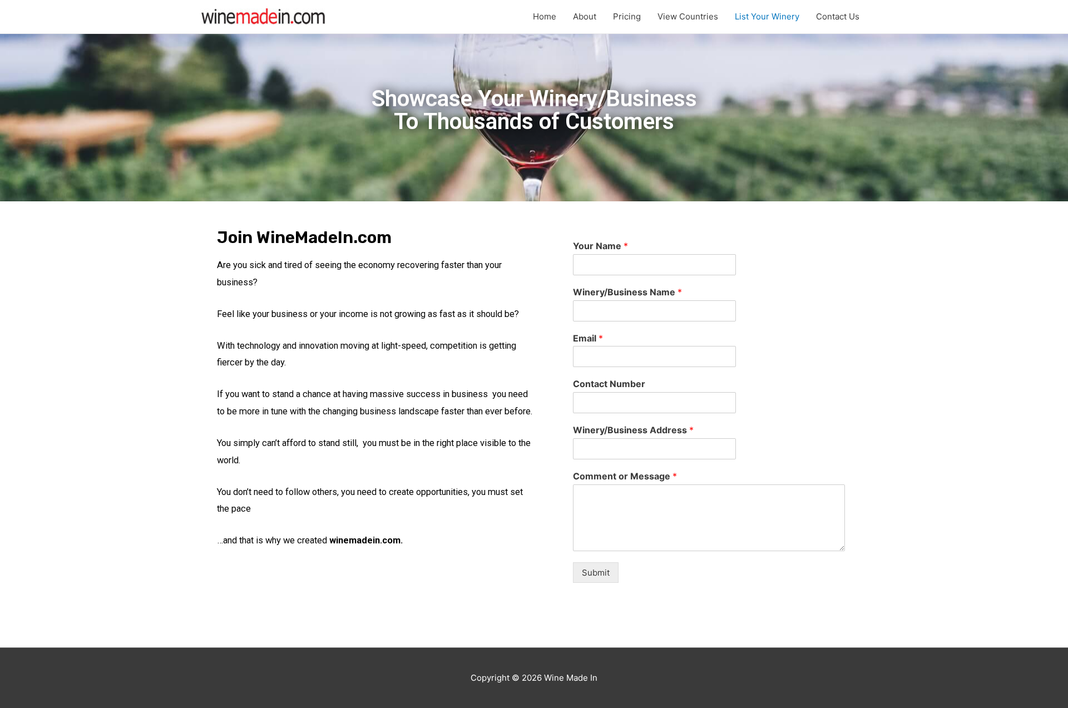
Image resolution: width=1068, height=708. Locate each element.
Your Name (600, 245)
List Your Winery (767, 16)
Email (588, 338)
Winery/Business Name (627, 292)
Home (544, 16)
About (584, 16)
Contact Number (609, 383)
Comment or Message (625, 476)
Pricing (627, 16)
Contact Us (837, 16)
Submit (596, 572)
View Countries (687, 16)
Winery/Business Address (633, 429)
